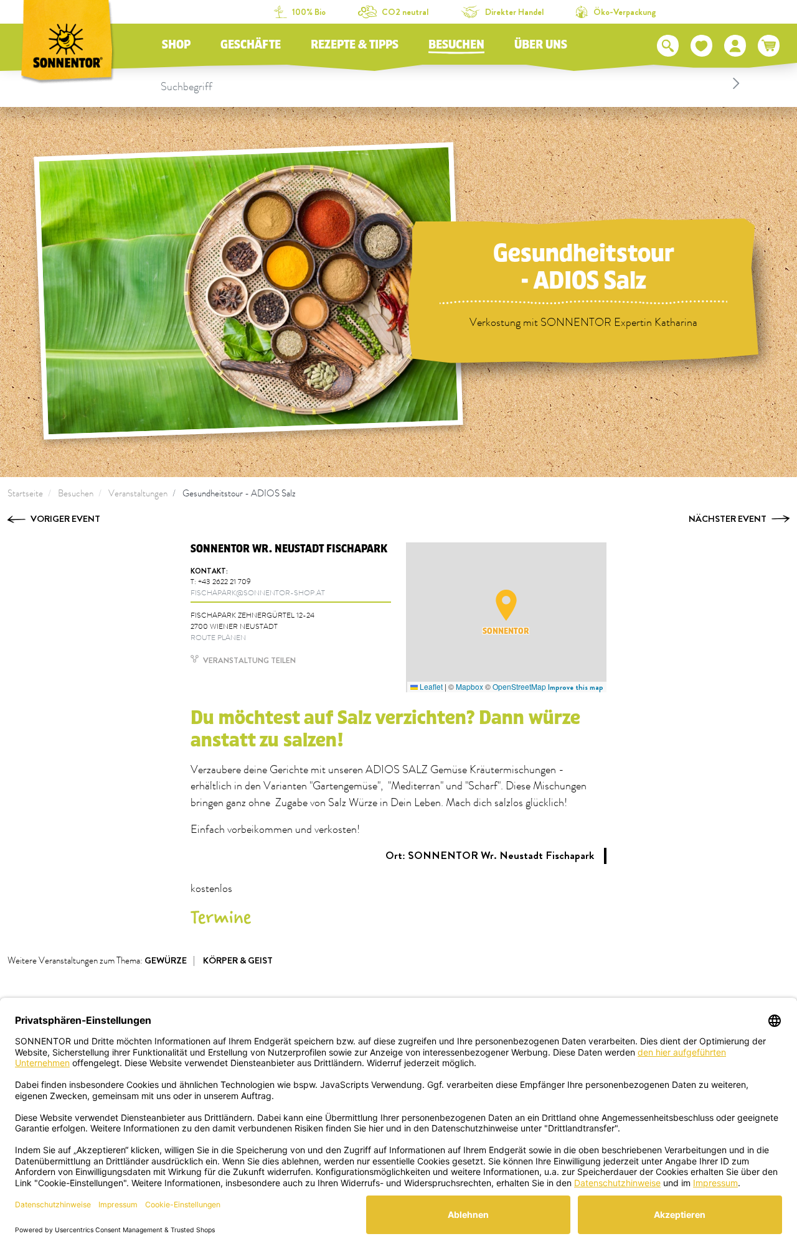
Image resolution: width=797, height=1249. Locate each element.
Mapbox (469, 686)
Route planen (218, 638)
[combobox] (452, 83)
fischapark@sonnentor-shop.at (258, 593)
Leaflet (430, 686)
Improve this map (575, 687)
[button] (506, 605)
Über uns (540, 45)
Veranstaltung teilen (248, 660)
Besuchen (456, 45)
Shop (176, 45)
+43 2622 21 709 (224, 582)
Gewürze (165, 960)
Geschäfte (250, 45)
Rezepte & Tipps (354, 45)
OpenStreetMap (519, 686)
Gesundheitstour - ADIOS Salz (239, 493)
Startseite (25, 493)
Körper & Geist (238, 960)
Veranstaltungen (137, 493)
